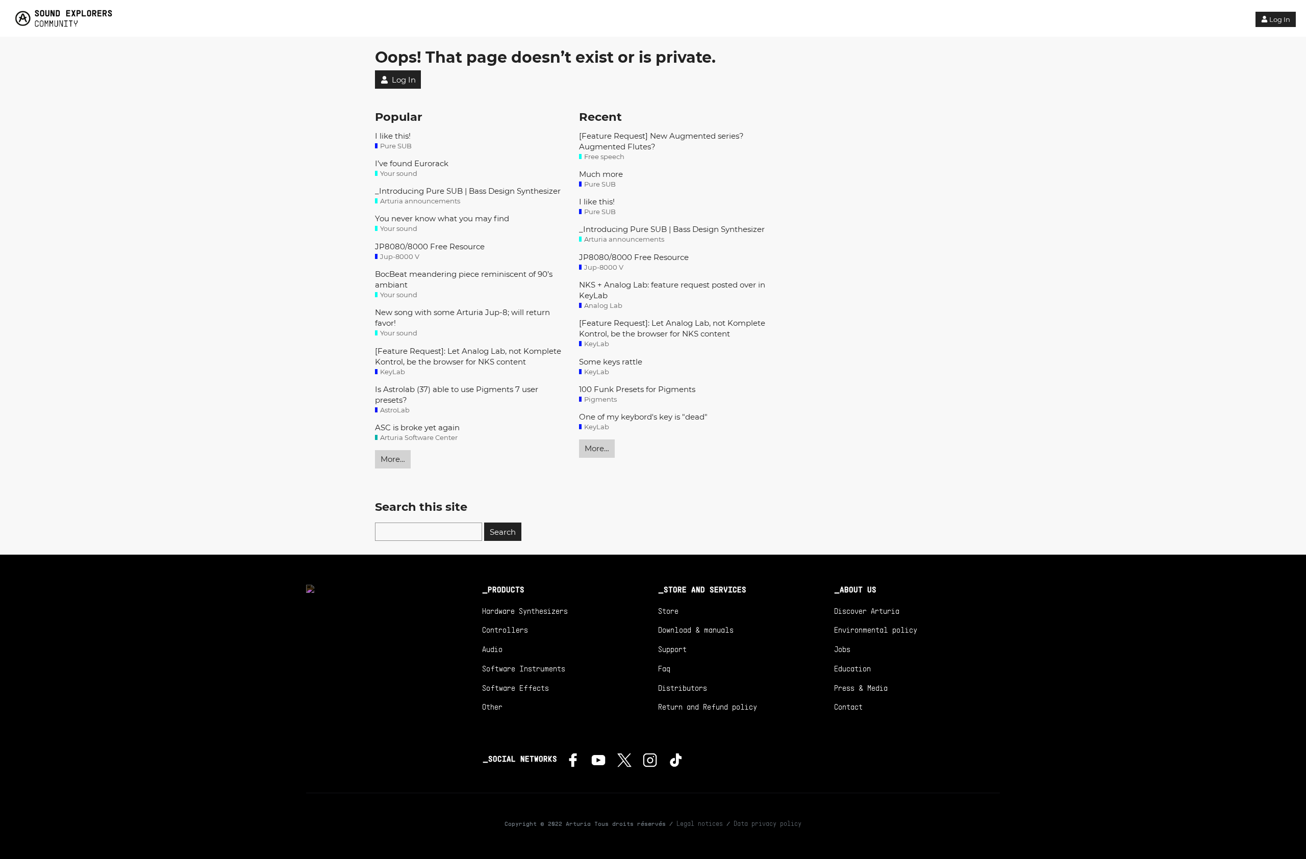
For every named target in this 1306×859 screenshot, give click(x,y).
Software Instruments (523, 668)
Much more (601, 174)
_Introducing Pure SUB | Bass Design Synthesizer (468, 191)
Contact (848, 706)
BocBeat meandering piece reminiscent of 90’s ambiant (463, 279)
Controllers (505, 629)
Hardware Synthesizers (525, 610)
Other (492, 706)
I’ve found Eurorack (411, 163)
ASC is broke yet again (417, 427)
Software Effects (515, 687)
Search (503, 532)
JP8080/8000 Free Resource (430, 246)
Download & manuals (696, 629)
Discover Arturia (866, 610)
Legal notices (699, 823)
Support (672, 649)
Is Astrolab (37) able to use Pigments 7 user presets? (456, 394)
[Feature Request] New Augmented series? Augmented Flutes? (661, 141)
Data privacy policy (767, 823)
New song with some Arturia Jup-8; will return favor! (462, 317)
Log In (1279, 19)
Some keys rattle (610, 362)
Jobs (842, 649)
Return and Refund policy (707, 706)
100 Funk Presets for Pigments (637, 389)
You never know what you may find (442, 218)
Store (668, 610)
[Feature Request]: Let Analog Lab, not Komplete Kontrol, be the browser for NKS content (468, 356)
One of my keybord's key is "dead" (643, 417)
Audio (492, 649)
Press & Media (861, 687)
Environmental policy (875, 629)
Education (852, 668)
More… (393, 459)
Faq (664, 668)
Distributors (682, 687)
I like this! (393, 136)
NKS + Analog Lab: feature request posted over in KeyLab (672, 290)
